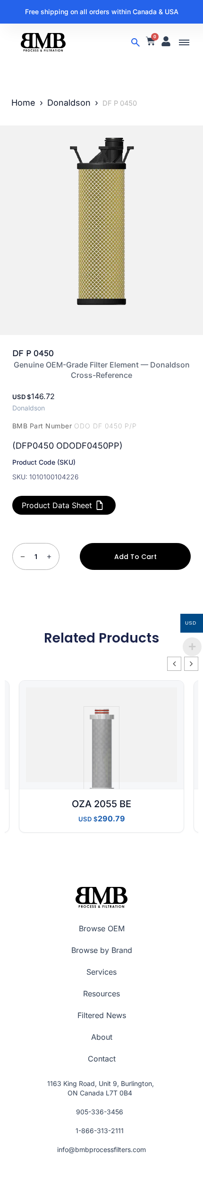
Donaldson (69, 103)
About (101, 1037)
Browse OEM (102, 928)
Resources (101, 993)
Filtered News (101, 1015)
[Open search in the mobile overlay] (135, 42)
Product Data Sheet (57, 505)
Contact (102, 1058)
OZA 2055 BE (101, 804)
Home (23, 103)
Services (101, 972)
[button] (184, 42)
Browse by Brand (101, 950)
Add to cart (135, 556)
